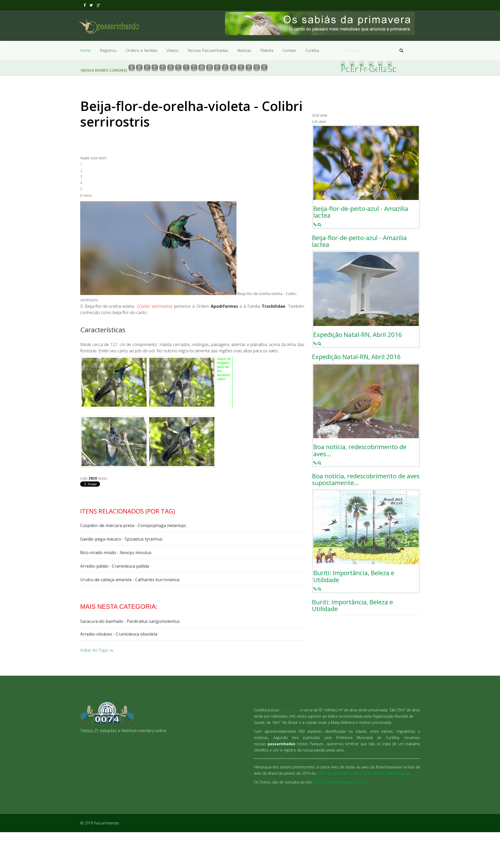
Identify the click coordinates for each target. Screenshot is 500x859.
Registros (108, 50)
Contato (289, 50)
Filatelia (266, 50)
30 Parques (289, 709)
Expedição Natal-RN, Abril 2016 (357, 334)
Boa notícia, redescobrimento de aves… (360, 450)
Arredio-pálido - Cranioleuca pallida (114, 566)
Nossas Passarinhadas (208, 50)
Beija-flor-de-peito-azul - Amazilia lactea (360, 212)
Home (85, 50)
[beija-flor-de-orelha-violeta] (114, 382)
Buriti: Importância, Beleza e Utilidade (353, 576)
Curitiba (312, 50)
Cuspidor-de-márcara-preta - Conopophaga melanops (133, 525)
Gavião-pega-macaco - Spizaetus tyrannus (121, 539)
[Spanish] (392, 66)
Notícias (244, 50)
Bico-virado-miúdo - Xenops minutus (116, 552)
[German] (373, 66)
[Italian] (382, 66)
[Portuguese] (345, 66)
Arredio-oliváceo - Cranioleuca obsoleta (118, 634)
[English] (354, 66)
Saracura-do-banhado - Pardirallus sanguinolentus (130, 621)
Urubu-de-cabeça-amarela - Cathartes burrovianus (130, 579)
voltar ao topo (94, 650)
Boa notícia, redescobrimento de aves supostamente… (366, 479)
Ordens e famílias (141, 50)
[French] (364, 66)
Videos (172, 50)
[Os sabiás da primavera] (322, 23)
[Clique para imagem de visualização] (158, 248)
